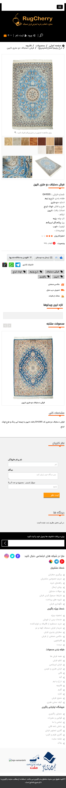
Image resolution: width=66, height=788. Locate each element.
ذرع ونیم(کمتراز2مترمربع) (50, 48)
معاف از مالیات (54, 296)
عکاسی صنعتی (54, 284)
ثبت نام (20, 35)
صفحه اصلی (55, 46)
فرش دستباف (52, 271)
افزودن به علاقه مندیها (19, 257)
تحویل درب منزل (53, 290)
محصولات (40, 46)
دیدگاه (10, 470)
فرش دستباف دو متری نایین (20, 48)
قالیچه (29, 46)
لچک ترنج (17, 271)
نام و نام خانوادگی (15, 459)
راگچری (42, 276)
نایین (56, 276)
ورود (30, 35)
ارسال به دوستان (42, 257)
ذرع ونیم (34, 271)
